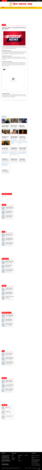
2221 (10, 382)
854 (24, 161)
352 (10, 359)
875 (7, 161)
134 (10, 267)
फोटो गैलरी (29, 7)
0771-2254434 (36, 462)
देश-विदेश (15, 7)
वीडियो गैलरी (32, 7)
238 (10, 325)
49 (10, 240)
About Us (26, 468)
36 (10, 294)
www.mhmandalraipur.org (37, 465)
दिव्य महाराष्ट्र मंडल (11, 7)
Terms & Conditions (34, 468)
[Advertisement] (21, 15)
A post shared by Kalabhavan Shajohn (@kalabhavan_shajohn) (13, 91)
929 (16, 161)
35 (10, 290)
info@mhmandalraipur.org (36, 463)
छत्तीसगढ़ (5, 7)
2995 (11, 417)
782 (7, 172)
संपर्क (34, 7)
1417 (11, 386)
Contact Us (39, 469)
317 (10, 355)
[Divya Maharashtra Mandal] (21, 4)
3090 (11, 412)
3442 (11, 408)
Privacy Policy (29, 468)
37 (10, 213)
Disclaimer (39, 468)
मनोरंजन (24, 7)
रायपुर (7, 7)
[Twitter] (37, 1)
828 (24, 150)
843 (7, 150)
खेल (26, 7)
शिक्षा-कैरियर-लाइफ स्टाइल (19, 7)
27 (10, 236)
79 (10, 209)
